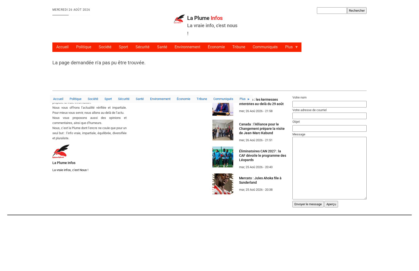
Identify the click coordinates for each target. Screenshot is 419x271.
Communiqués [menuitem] (265, 47)
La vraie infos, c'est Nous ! (70, 170)
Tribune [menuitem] (238, 47)
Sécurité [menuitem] (142, 47)
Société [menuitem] (105, 47)
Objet (296, 121)
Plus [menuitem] (287, 48)
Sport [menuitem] (123, 47)
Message (298, 134)
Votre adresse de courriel (309, 110)
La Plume (205, 18)
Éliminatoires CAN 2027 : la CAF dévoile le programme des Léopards (262, 155)
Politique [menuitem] (83, 47)
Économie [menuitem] (216, 47)
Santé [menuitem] (162, 47)
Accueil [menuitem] (62, 47)
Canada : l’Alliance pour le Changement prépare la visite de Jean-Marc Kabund (262, 128)
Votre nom (299, 97)
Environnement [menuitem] (187, 47)
